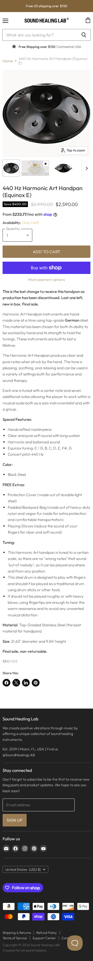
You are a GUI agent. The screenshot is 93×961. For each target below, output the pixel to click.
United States (23, 869)
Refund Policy (46, 933)
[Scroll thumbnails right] (86, 168)
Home (8, 61)
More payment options (46, 280)
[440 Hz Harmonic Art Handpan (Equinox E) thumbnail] (35, 168)
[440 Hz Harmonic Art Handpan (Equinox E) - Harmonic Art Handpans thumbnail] (11, 168)
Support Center (44, 938)
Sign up (14, 820)
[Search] (84, 35)
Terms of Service (15, 938)
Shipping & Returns (17, 933)
